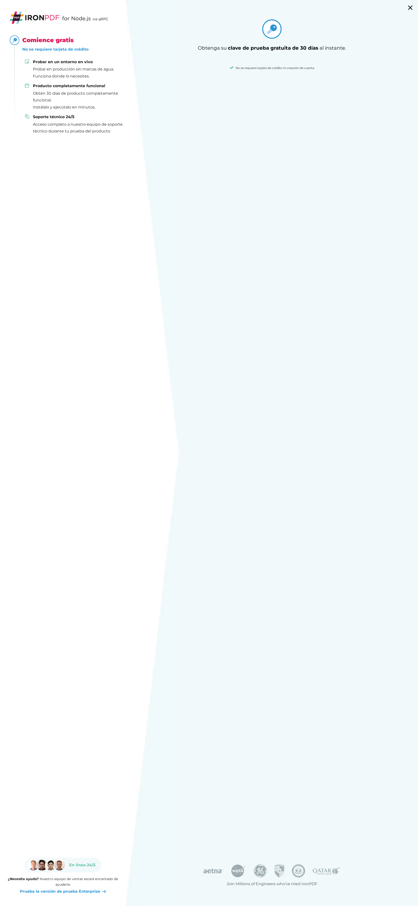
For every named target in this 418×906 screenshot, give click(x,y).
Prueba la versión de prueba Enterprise (60, 891)
